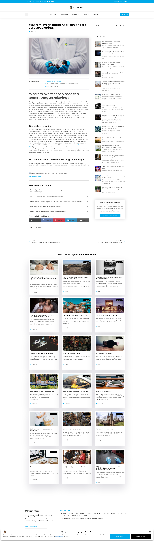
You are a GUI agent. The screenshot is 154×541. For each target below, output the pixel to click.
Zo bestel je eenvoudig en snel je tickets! (76, 315)
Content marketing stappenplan (111, 94)
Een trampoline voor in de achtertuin (42, 391)
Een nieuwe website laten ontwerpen (42, 467)
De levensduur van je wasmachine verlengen (41, 429)
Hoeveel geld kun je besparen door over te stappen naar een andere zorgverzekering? (59, 191)
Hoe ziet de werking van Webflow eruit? (43, 353)
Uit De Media (64, 14)
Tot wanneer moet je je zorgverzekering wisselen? (59, 197)
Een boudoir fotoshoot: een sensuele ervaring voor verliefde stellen (42, 315)
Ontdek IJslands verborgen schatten (112, 138)
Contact (95, 14)
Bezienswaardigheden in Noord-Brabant (76, 391)
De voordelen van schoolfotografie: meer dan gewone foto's (109, 278)
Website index (98, 513)
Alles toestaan (120, 536)
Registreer (89, 513)
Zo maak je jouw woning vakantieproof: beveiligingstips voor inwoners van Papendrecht (113, 83)
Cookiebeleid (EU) (122, 513)
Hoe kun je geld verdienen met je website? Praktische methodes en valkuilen (82, 518)
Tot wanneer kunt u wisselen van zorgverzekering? (62, 83)
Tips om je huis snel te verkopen (106, 315)
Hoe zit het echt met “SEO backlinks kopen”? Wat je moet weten (78, 515)
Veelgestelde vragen (52, 86)
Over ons (86, 14)
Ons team (75, 14)
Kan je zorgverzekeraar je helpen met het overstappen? (59, 211)
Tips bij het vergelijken (53, 81)
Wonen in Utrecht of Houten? (105, 429)
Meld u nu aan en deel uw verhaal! (110, 202)
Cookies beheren (140, 536)
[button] (150, 532)
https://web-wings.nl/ (35, 176)
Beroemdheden (80, 513)
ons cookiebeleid (59, 536)
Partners (53, 14)
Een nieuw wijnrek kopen (104, 353)
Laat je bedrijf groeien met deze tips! (75, 467)
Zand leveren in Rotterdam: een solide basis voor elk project (75, 278)
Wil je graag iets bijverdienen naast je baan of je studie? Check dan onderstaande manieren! (108, 468)
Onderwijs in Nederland (103, 391)
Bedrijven (33, 31)
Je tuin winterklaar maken (71, 353)
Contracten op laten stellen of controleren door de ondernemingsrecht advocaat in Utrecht (43, 279)
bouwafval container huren (72, 429)
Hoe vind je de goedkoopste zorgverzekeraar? (59, 206)
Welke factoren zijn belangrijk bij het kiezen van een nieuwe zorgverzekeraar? (59, 201)
